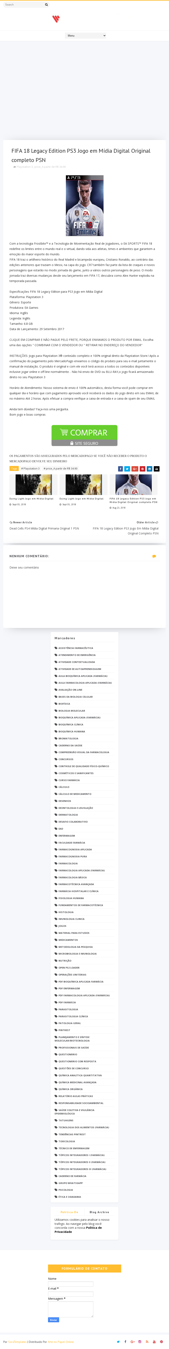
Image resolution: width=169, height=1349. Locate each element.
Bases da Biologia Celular (76, 696)
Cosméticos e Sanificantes (76, 773)
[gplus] (133, 1342)
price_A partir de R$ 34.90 (50, 167)
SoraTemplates (17, 1342)
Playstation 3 (25, 167)
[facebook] (125, 1342)
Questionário (68, 1054)
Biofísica (64, 703)
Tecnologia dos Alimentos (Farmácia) (84, 1127)
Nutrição (65, 960)
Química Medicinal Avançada (77, 1082)
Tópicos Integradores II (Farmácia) (82, 1162)
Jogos (62, 925)
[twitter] (118, 1342)
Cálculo (64, 786)
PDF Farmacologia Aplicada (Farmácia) (84, 995)
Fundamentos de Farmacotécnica (81, 905)
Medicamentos (68, 939)
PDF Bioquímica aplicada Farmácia (81, 981)
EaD (61, 828)
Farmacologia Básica (73, 877)
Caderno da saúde (70, 745)
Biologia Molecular (72, 710)
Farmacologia (68, 863)
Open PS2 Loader (69, 967)
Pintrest (64, 1030)
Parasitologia (68, 1009)
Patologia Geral (70, 1023)
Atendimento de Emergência (77, 655)
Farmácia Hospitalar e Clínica (79, 891)
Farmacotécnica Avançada (76, 884)
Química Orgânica (71, 1089)
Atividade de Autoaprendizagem (80, 668)
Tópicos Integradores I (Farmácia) (81, 1155)
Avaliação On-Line (70, 689)
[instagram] (140, 1342)
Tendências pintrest (72, 1134)
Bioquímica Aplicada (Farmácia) (79, 717)
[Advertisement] (84, 91)
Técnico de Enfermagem (74, 1148)
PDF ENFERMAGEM (69, 988)
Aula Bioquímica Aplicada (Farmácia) (83, 675)
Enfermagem (67, 835)
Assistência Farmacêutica (76, 648)
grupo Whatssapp (71, 1183)
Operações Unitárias (72, 974)
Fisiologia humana (71, 898)
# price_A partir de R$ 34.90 (60, 468)
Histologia (66, 912)
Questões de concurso (74, 1068)
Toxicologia (67, 1141)
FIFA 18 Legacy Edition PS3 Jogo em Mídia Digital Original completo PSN (133, 500)
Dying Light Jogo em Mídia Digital (31, 498)
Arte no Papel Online (61, 1342)
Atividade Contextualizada (77, 662)
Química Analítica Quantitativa (80, 1075)
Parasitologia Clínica (73, 1016)
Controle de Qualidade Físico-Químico (84, 766)
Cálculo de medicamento (75, 793)
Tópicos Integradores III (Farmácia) (82, 1169)
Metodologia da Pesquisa (76, 946)
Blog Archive (99, 1212)
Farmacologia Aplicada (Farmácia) (82, 870)
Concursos (66, 759)
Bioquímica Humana (72, 731)
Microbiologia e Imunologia (78, 953)
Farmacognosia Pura (73, 856)
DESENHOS (65, 800)
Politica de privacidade (69, 1212)
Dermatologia (68, 814)
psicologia (66, 1189)
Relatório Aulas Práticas (76, 1096)
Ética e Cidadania (70, 1196)
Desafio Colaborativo (73, 821)
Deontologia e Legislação (76, 807)
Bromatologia (68, 738)
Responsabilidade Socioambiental (81, 1103)
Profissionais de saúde (74, 1047)
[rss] (147, 1342)
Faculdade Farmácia (72, 842)
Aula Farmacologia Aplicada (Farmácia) (85, 682)
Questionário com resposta (77, 1061)
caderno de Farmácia (72, 1176)
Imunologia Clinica (71, 918)
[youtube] (154, 1342)
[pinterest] (161, 1342)
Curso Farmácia (69, 780)
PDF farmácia (67, 1002)
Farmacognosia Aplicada (75, 849)
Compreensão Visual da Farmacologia (84, 752)
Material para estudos (74, 932)
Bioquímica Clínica (71, 724)
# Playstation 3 (30, 468)
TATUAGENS (66, 1120)
